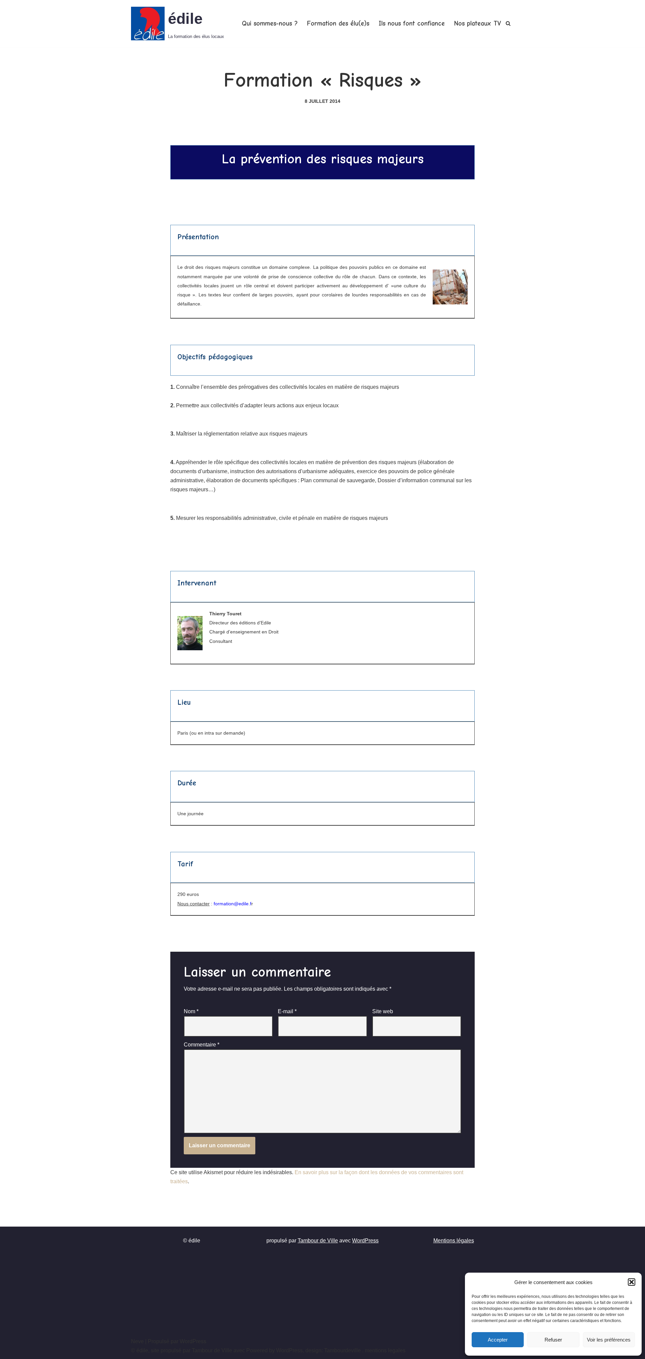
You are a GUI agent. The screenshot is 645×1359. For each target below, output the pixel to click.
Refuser (553, 1340)
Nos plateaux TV (477, 23)
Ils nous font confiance (412, 23)
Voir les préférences (609, 1340)
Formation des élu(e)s (338, 23)
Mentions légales (453, 1240)
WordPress (365, 1240)
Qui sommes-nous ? (270, 23)
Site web (382, 1011)
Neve (137, 1341)
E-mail (287, 1011)
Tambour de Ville (318, 1240)
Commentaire (201, 1044)
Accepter (498, 1340)
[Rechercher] (508, 23)
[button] (631, 1282)
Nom (191, 1011)
